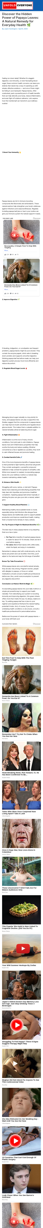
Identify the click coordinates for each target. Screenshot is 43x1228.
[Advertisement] (21, 54)
